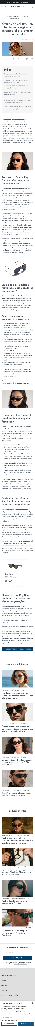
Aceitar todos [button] (26, 1024)
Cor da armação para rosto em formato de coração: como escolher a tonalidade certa (17, 695)
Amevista (6, 525)
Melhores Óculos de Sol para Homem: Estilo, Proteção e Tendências (14, 933)
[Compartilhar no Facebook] (13, 58)
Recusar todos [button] (9, 1024)
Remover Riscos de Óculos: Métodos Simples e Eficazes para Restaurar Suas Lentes (16, 872)
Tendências (24, 16)
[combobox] (33, 1003)
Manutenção (5, 867)
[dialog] (17, 1014)
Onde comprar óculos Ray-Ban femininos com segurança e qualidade (17, 101)
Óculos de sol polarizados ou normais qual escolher (14, 902)
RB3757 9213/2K (16, 362)
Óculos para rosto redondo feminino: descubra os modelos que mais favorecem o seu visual (17, 840)
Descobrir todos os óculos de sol (17, 649)
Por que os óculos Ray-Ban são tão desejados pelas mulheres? (15, 75)
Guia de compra (7, 835)
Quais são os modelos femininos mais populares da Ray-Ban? (16, 81)
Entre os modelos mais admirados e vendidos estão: (18, 87)
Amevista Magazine (13, 16)
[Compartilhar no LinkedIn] (27, 58)
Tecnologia (5, 898)
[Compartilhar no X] (18, 58)
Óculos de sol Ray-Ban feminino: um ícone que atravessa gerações (17, 107)
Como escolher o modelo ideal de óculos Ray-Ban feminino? (17, 93)
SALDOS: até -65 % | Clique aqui (17, 2)
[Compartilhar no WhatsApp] (31, 58)
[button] (13, 586)
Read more (9, 1018)
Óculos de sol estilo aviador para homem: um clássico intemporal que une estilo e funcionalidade (17, 729)
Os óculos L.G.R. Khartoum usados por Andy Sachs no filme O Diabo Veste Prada (17, 762)
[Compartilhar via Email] (22, 58)
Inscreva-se (17, 958)
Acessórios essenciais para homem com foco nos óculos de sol (17, 794)
